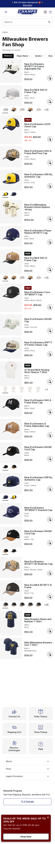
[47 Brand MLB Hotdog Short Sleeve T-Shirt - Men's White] (13, 390)
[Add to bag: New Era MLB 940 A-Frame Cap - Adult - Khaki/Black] (50, 269)
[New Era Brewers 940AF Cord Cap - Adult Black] (13, 551)
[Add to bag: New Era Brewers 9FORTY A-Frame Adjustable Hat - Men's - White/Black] (50, 78)
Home (4, 32)
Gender (38, 56)
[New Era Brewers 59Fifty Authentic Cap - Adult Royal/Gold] (13, 497)
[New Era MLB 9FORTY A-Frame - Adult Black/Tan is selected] (5, 605)
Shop (8, 769)
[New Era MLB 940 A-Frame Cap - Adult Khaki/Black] (13, 110)
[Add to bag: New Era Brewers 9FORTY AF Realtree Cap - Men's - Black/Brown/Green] (50, 573)
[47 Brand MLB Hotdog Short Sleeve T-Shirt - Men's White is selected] (5, 390)
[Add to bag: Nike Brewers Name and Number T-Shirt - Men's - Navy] (50, 631)
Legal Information (14, 776)
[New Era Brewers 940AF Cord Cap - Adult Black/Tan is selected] (5, 551)
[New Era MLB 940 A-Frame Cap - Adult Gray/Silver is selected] (5, 110)
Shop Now (25, 836)
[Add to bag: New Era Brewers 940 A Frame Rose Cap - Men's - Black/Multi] (50, 412)
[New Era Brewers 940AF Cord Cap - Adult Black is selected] (5, 467)
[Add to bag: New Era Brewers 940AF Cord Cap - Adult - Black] (50, 459)
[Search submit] (49, 22)
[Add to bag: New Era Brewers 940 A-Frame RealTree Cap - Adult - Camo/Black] (50, 162)
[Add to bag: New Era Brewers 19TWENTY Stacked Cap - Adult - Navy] (50, 519)
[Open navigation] (6, 12)
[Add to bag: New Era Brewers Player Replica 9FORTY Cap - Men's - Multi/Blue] (50, 242)
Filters (7, 56)
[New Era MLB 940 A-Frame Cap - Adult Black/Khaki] (30, 110)
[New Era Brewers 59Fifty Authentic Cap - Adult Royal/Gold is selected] (5, 194)
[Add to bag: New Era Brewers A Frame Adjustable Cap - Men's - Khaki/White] (50, 435)
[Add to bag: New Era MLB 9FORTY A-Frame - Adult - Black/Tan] (50, 596)
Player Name (22, 56)
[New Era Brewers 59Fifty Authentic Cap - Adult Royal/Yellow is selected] (5, 497)
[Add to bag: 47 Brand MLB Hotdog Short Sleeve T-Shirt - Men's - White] (50, 381)
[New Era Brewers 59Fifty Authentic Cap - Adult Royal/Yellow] (13, 194)
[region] (27, 3)
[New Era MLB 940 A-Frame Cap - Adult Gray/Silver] (22, 110)
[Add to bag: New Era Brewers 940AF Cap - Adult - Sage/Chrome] (50, 330)
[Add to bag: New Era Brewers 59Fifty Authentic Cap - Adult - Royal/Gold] (50, 186)
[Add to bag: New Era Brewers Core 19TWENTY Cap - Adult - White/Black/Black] (50, 307)
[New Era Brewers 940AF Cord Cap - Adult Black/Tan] (13, 467)
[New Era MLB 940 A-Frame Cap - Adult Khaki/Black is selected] (5, 278)
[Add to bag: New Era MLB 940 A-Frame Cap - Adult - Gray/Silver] (50, 101)
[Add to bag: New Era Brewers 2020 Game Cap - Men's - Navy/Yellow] (50, 139)
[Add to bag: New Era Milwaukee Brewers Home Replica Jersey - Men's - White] (50, 219)
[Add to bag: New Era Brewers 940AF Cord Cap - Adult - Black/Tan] (50, 543)
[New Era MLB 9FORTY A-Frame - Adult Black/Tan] (13, 605)
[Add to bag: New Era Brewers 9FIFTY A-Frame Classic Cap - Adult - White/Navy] (50, 354)
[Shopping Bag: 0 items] (50, 12)
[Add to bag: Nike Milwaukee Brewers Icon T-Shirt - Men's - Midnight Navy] (50, 654)
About (9, 761)
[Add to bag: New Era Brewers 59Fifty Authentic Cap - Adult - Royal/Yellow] (50, 489)
